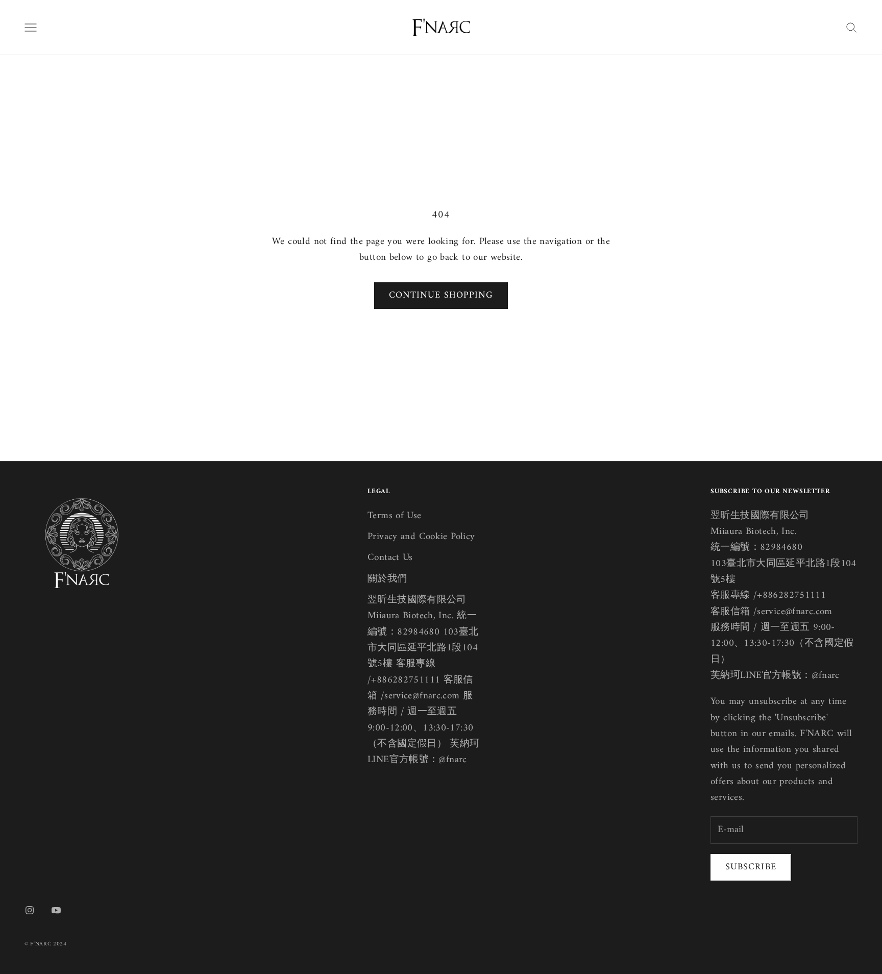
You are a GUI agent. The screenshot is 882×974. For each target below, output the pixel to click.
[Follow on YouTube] (56, 910)
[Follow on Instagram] (29, 910)
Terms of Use (395, 515)
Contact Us (390, 557)
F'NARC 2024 (48, 944)
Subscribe (750, 867)
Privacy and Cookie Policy (421, 536)
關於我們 (387, 579)
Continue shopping (441, 295)
